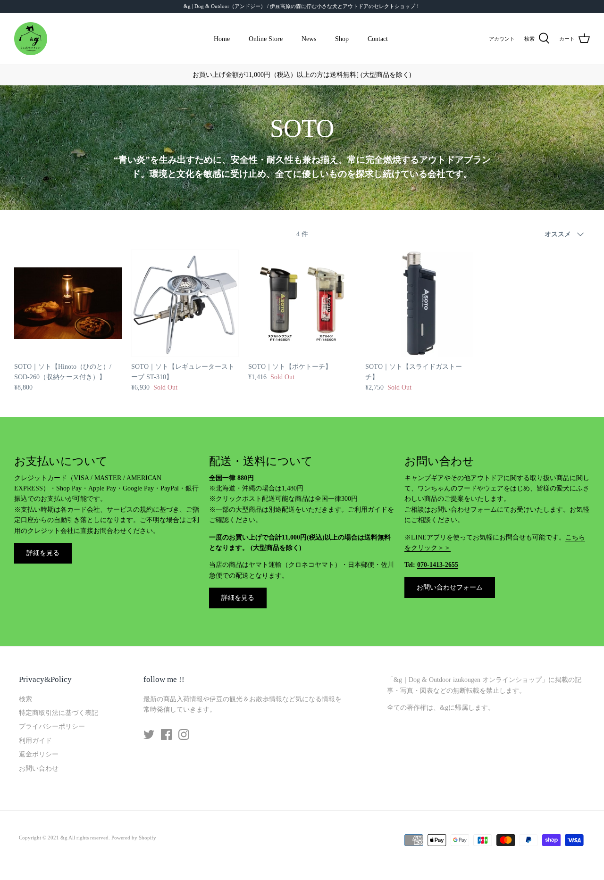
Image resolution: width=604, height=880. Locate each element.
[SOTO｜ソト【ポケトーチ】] (302, 303)
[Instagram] (183, 734)
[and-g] (30, 38)
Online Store (266, 38)
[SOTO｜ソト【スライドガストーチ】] (419, 303)
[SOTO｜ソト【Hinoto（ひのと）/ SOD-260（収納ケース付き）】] (68, 303)
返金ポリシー (39, 754)
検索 (25, 699)
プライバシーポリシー (52, 726)
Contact (378, 38)
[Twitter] (148, 734)
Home (222, 38)
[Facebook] (166, 734)
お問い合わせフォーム (450, 587)
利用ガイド (35, 740)
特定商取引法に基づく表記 (58, 712)
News (309, 38)
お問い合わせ (39, 768)
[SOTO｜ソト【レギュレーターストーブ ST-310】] (185, 303)
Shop (342, 38)
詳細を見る (42, 552)
